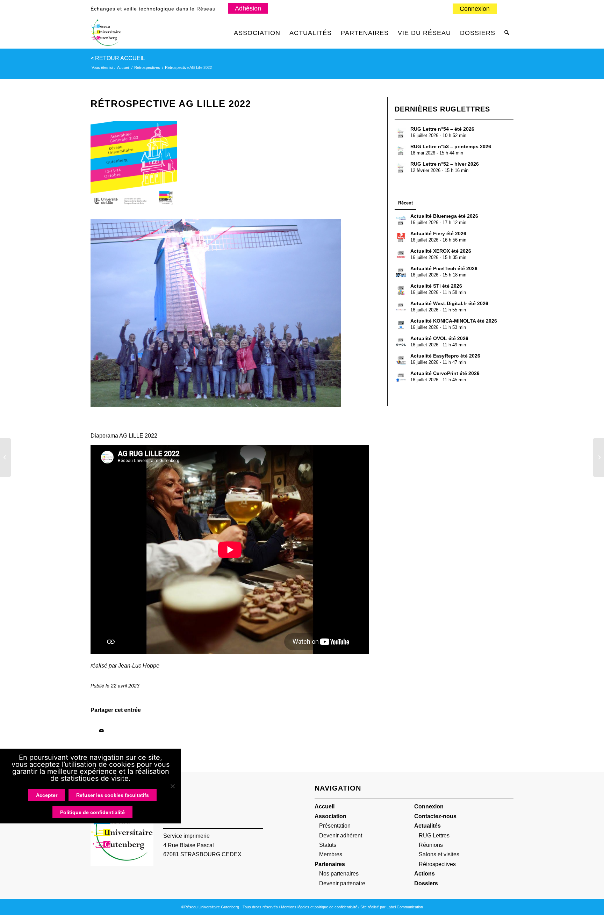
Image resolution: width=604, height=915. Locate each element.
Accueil (325, 806)
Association (330, 816)
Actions (424, 874)
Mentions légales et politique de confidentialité (319, 907)
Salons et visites (439, 854)
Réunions (431, 845)
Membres (330, 854)
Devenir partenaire (342, 883)
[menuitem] (475, 9)
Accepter (46, 795)
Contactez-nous (435, 816)
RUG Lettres (434, 835)
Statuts (327, 845)
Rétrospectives (437, 864)
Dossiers (426, 883)
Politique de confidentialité (92, 812)
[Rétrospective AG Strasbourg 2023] (598, 457)
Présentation (335, 826)
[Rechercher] (506, 32)
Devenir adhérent (340, 835)
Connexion (475, 8)
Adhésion (248, 8)
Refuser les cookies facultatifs (112, 795)
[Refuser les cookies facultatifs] (172, 786)
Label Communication (405, 907)
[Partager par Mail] (101, 730)
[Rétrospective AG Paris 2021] (5, 457)
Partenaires (330, 864)
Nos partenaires (339, 874)
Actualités (427, 826)
